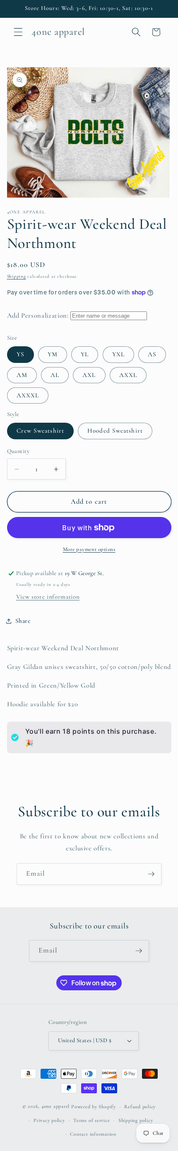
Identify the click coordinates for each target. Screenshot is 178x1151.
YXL (118, 354)
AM (22, 375)
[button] (18, 32)
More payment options (89, 549)
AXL (89, 375)
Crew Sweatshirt (41, 430)
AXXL (128, 375)
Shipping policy (135, 1120)
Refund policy (140, 1106)
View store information (48, 596)
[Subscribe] (151, 874)
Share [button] (23, 620)
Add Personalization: (38, 315)
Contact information (93, 1134)
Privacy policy (49, 1120)
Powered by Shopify (93, 1106)
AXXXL (28, 395)
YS (20, 354)
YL (85, 354)
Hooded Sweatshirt (115, 430)
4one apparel (55, 1106)
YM (53, 354)
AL (55, 375)
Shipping (16, 276)
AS (152, 354)
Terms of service (91, 1120)
